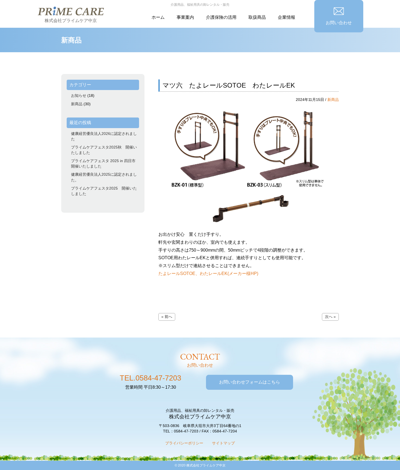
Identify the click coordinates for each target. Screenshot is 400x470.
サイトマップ (223, 443)
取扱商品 (257, 17)
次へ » (330, 316)
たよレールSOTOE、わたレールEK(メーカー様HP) (208, 273)
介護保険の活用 (221, 17)
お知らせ (78, 95)
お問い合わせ (339, 22)
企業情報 (286, 17)
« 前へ (166, 316)
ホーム (158, 17)
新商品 (333, 99)
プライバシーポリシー (184, 443)
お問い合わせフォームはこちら (249, 382)
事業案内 (185, 17)
